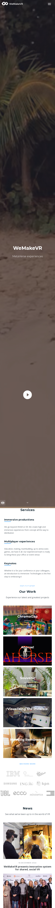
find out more (27, 586)
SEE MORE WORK (27, 764)
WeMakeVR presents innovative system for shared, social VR (27, 868)
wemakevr (12, 3)
